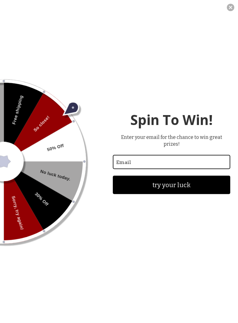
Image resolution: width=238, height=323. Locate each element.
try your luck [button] (171, 185)
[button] (230, 7)
